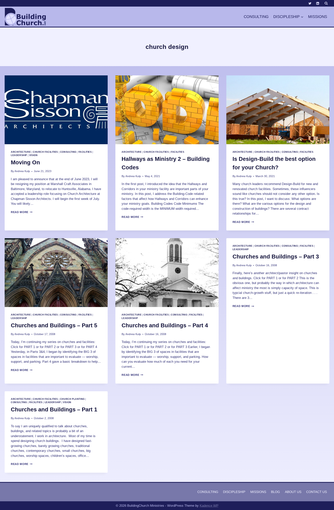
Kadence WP (209, 505)
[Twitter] (310, 3)
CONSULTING (256, 16)
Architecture (21, 152)
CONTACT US (316, 492)
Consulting (68, 152)
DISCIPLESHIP (234, 492)
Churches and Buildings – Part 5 (54, 325)
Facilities (85, 152)
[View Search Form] (326, 3)
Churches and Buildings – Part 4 (165, 325)
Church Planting (72, 399)
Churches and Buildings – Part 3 (276, 256)
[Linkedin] (317, 3)
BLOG (275, 492)
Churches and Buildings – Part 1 (54, 409)
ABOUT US (293, 492)
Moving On (25, 162)
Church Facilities (45, 152)
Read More (21, 212)
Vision (33, 155)
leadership (19, 155)
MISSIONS (317, 16)
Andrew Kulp (22, 171)
